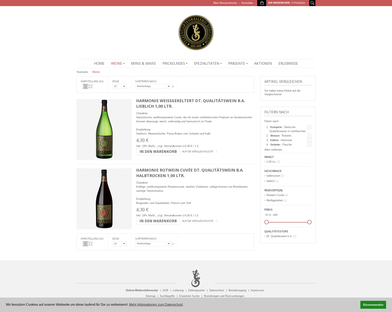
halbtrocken (273, 175)
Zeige (115, 81)
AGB (165, 290)
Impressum (257, 290)
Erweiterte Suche (189, 296)
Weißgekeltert (274, 200)
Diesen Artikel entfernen (309, 127)
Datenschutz (216, 290)
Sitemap (150, 296)
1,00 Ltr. (271, 161)
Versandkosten (173, 146)
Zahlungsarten (196, 290)
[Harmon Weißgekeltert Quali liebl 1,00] (104, 129)
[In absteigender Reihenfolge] (172, 86)
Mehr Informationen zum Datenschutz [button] (156, 304)
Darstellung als (92, 81)
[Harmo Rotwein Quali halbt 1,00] (104, 198)
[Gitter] (90, 86)
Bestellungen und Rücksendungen (224, 296)
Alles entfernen (273, 149)
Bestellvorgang (237, 290)
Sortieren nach (145, 81)
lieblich (270, 181)
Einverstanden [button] (373, 304)
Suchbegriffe (167, 296)
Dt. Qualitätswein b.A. (279, 236)
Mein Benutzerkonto (225, 2)
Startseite (82, 71)
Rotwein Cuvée (275, 195)
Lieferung (178, 290)
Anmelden (247, 2)
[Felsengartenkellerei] (196, 32)
